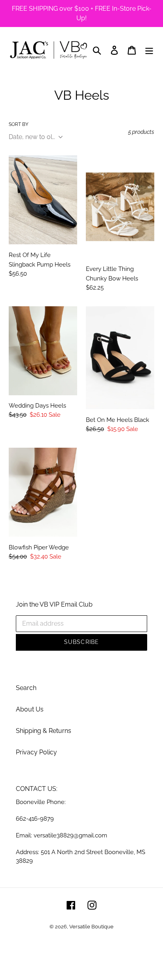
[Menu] (149, 50)
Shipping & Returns (43, 731)
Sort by (18, 124)
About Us (30, 709)
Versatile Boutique (91, 927)
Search (26, 688)
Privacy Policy (36, 752)
